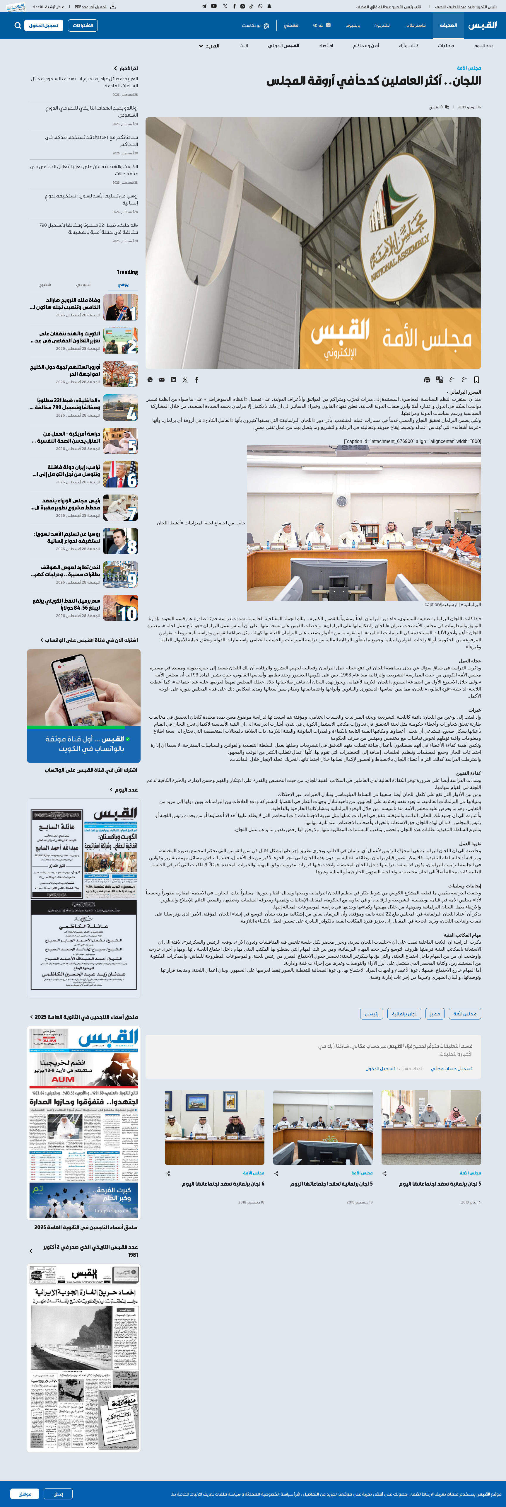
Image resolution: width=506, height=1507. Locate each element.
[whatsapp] (150, 379)
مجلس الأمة (465, 1013)
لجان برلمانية (404, 1013)
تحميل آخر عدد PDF (90, 6)
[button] (476, 379)
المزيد (212, 45)
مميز (435, 1013)
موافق (24, 1493)
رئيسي (371, 1013)
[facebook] (196, 379)
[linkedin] (173, 379)
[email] (161, 379)
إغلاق (58, 1493)
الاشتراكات (83, 25)
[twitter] (185, 379)
